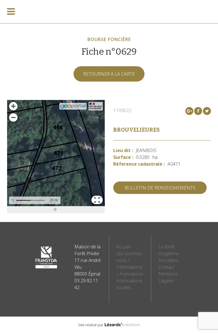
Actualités (168, 260)
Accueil (123, 247)
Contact (166, 267)
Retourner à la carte (109, 74)
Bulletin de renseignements (160, 188)
